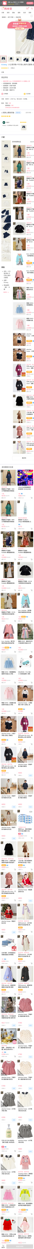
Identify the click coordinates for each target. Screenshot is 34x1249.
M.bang (4, 65)
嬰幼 (13, 12)
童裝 (19, 12)
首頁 (8, 12)
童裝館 (4, 17)
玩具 (24, 12)
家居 (30, 12)
